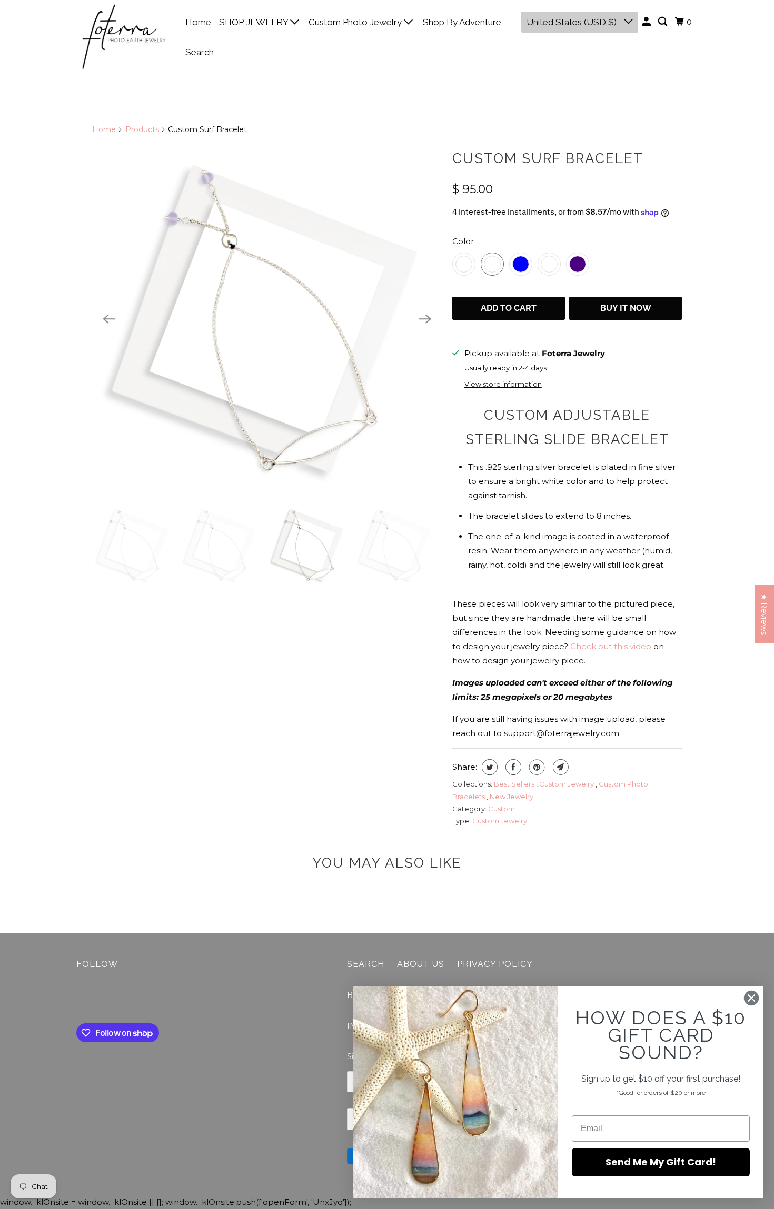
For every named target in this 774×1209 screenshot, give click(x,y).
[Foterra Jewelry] (123, 37)
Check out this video (610, 646)
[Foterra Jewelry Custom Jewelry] (267, 318)
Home (198, 22)
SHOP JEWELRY (254, 22)
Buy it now (625, 308)
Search (199, 52)
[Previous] (109, 318)
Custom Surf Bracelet (547, 158)
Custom (501, 808)
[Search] (663, 22)
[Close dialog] (751, 998)
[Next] (424, 318)
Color (463, 241)
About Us (420, 964)
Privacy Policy (495, 964)
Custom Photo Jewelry (356, 22)
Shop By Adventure (462, 22)
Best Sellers (515, 784)
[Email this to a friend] (559, 767)
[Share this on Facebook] (512, 767)
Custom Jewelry (567, 784)
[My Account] (647, 22)
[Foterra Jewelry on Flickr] (79, 998)
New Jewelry (511, 796)
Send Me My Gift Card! (661, 1161)
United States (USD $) (573, 22)
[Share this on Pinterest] (536, 767)
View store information (503, 384)
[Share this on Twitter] (488, 767)
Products (142, 129)
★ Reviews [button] (764, 614)
